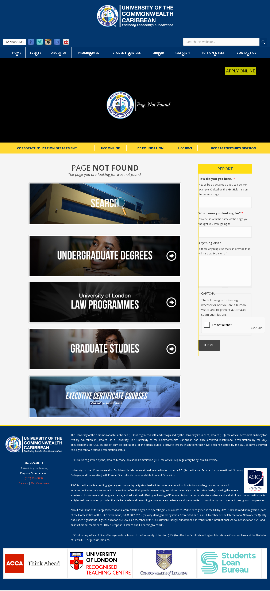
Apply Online (240, 71)
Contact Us (246, 53)
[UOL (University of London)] (100, 563)
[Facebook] (30, 42)
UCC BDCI (185, 148)
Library (159, 53)
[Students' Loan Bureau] (229, 563)
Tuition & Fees (212, 53)
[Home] (135, 16)
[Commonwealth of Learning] (164, 563)
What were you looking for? (220, 213)
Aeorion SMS (15, 42)
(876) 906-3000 (34, 478)
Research (182, 53)
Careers (23, 483)
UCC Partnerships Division (233, 148)
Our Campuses (40, 483)
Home (16, 53)
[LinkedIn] (57, 42)
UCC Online (110, 148)
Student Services (126, 53)
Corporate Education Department (47, 148)
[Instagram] (48, 42)
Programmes (88, 53)
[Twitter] (39, 42)
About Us (58, 53)
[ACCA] (35, 563)
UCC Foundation (149, 148)
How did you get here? (216, 179)
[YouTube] (66, 42)
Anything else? (209, 243)
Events (35, 53)
